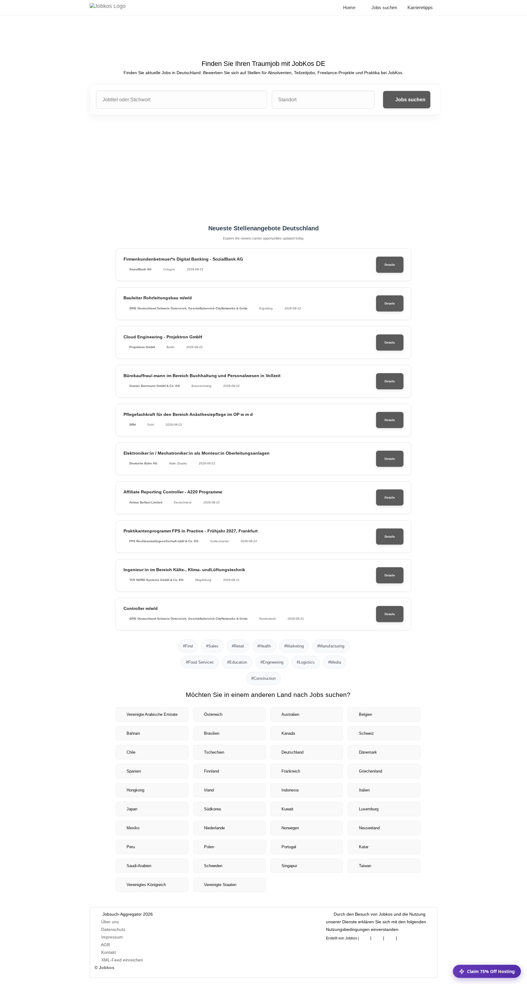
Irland (209, 790)
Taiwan (365, 865)
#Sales (212, 646)
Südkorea (212, 809)
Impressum (112, 937)
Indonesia (290, 790)
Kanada (288, 733)
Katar (363, 847)
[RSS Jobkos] (390, 937)
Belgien (365, 714)
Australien (290, 714)
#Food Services (200, 662)
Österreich (213, 714)
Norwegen (290, 828)
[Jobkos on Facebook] (364, 937)
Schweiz (366, 733)
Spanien (134, 771)
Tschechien (214, 752)
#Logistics (306, 662)
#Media (334, 662)
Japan (132, 809)
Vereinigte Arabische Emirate (152, 714)
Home (348, 7)
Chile (131, 752)
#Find (188, 646)
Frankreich (290, 771)
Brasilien (211, 733)
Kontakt (108, 952)
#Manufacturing (330, 646)
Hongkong (135, 790)
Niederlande (214, 828)
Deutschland (292, 752)
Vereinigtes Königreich (146, 884)
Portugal (288, 847)
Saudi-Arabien (139, 865)
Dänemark (368, 752)
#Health (264, 646)
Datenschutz (113, 929)
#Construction (263, 678)
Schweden (213, 865)
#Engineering (271, 662)
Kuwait (287, 809)
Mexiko (133, 828)
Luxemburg (368, 809)
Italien (364, 790)
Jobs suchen (383, 7)
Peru (131, 847)
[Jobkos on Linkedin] (377, 937)
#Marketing (294, 646)
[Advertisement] (263, 170)
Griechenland (370, 771)
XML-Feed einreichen (122, 959)
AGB (105, 944)
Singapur (289, 865)
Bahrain (133, 733)
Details (390, 264)
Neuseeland (369, 828)
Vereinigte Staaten (220, 884)
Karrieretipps (419, 7)
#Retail (238, 646)
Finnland (211, 771)
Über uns (110, 921)
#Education (237, 662)
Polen (209, 847)
